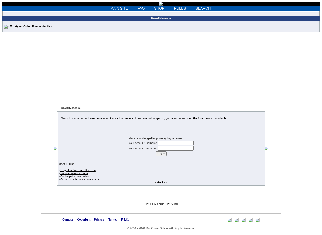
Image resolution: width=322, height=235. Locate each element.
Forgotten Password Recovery (78, 170)
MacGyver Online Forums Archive (31, 26)
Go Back (162, 182)
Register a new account (74, 173)
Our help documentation (74, 176)
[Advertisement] (161, 70)
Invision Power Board (167, 204)
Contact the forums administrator (79, 179)
